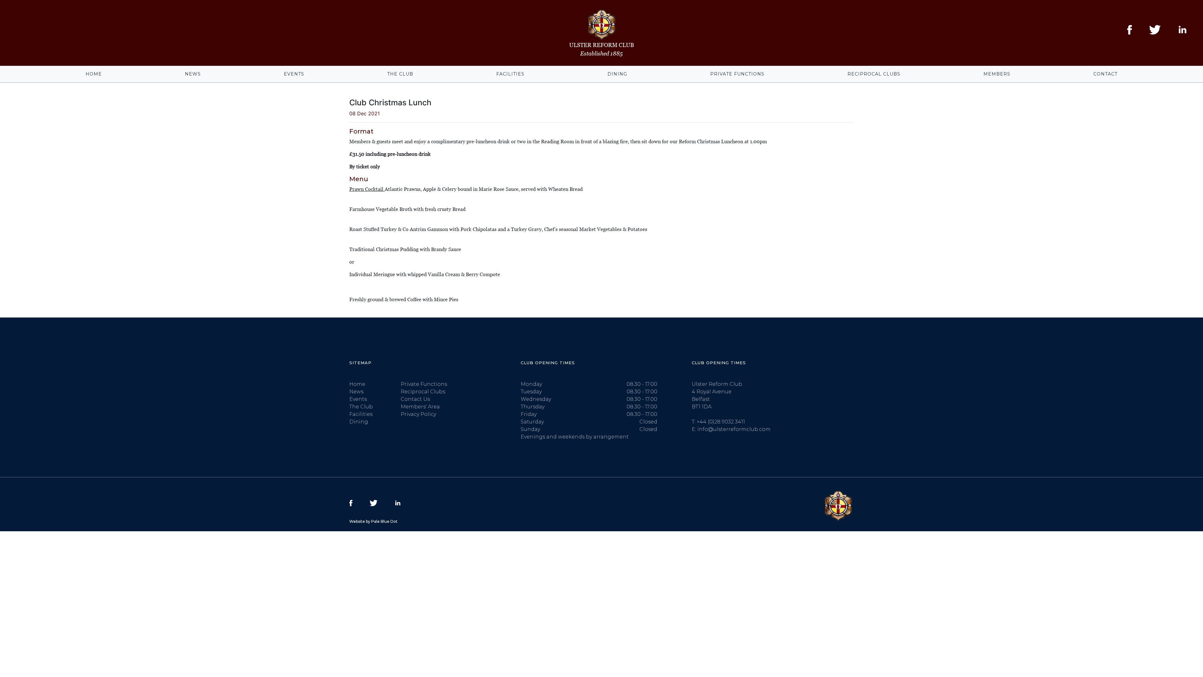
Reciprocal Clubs (873, 74)
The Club (400, 74)
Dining (617, 74)
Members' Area (420, 407)
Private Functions (737, 74)
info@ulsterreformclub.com (734, 429)
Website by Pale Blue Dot (373, 521)
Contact (1105, 74)
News (193, 74)
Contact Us (415, 399)
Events (294, 74)
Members (996, 74)
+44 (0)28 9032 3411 (721, 422)
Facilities (510, 74)
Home (94, 74)
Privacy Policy (418, 414)
